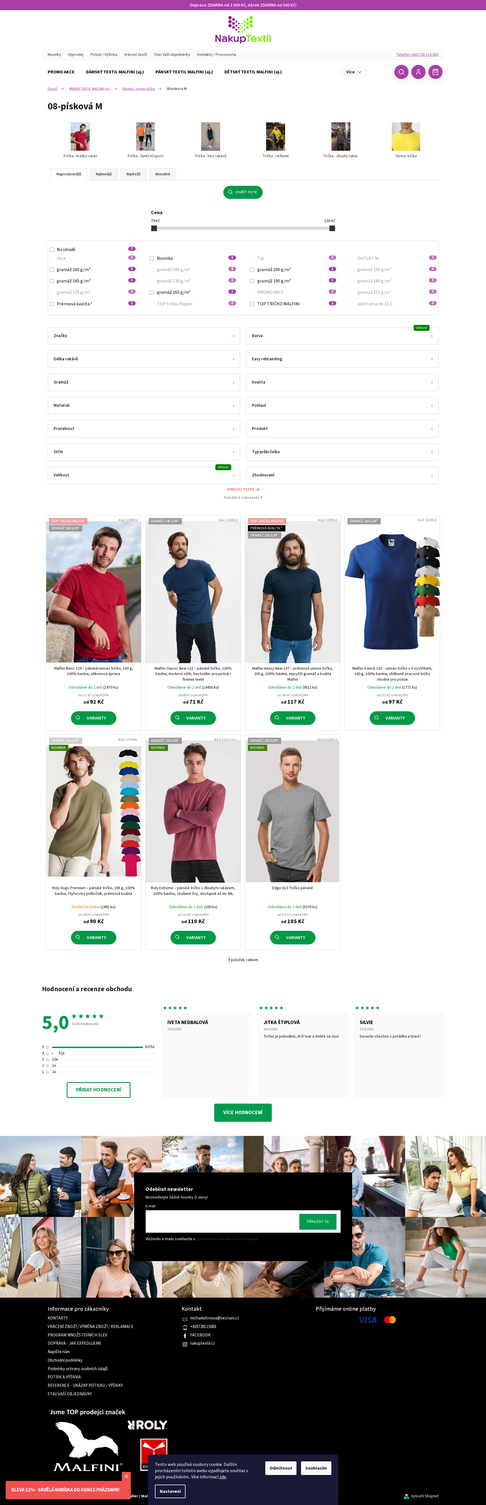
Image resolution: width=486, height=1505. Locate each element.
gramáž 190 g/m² (295, 281)
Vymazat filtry (240, 489)
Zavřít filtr (246, 192)
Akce (95, 258)
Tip (295, 258)
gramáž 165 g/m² (195, 292)
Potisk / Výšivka (104, 55)
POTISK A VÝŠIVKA (64, 1377)
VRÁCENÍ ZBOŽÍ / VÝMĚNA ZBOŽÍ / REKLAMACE (90, 1327)
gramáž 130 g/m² (195, 281)
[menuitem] (61, 72)
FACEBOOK (200, 1335)
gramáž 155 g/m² (395, 292)
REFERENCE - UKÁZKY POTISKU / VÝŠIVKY (85, 1386)
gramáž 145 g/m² (95, 281)
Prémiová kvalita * (95, 304)
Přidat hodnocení (98, 1089)
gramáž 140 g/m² (395, 281)
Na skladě (95, 249)
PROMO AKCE (295, 292)
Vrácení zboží (135, 55)
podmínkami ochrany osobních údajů (227, 1239)
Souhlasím (316, 1468)
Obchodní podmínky (65, 1360)
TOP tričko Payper (195, 304)
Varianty (96, 718)
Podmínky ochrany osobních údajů (78, 1369)
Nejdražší (133, 174)
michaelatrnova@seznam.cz (214, 1318)
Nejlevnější (104, 174)
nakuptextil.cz (202, 1343)
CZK (380, 71)
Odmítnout (281, 1468)
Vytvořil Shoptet (425, 1496)
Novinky (54, 55)
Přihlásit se (318, 1222)
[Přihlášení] (418, 72)
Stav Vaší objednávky (172, 55)
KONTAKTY (58, 1318)
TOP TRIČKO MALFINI (295, 304)
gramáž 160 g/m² (95, 270)
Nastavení (170, 1491)
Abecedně (162, 174)
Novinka (195, 258)
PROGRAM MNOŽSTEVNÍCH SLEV (77, 1335)
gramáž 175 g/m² (95, 292)
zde (222, 1477)
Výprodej (75, 55)
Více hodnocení (242, 1112)
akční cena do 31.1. (395, 304)
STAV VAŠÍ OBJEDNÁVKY (70, 1394)
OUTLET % (395, 258)
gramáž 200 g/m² (295, 270)
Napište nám (59, 1352)
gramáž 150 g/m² (395, 270)
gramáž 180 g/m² (195, 270)
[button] (144, 336)
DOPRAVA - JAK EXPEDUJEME (74, 1343)
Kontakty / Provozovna (216, 55)
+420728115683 (203, 1327)
